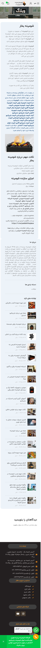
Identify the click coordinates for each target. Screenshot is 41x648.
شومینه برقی (22, 196)
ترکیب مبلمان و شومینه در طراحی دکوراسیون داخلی (16, 443)
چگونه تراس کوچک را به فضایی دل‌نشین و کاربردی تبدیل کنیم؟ (17, 500)
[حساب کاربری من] (30, 3)
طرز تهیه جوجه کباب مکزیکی (16, 303)
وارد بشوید (17, 525)
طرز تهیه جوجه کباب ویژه (17, 453)
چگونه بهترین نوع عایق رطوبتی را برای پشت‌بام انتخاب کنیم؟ (18, 487)
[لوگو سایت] (20, 3)
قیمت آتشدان (22, 125)
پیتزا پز (15, 206)
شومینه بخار (24, 204)
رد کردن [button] (3, 641)
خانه (24, 15)
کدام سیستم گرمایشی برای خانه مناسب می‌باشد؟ (16, 464)
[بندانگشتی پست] (31, 305)
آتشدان (21, 206)
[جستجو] (3, 3)
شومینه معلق (26, 201)
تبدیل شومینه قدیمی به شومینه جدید (17, 346)
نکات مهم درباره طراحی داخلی (16, 410)
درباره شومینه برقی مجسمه (16, 324)
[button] (36, 637)
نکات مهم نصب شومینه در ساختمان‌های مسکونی (16, 475)
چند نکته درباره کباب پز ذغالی (15, 334)
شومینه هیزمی (24, 198)
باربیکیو (27, 206)
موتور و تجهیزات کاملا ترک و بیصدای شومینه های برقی (16, 389)
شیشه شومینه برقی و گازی (16, 366)
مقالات (17, 15)
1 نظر (16, 306)
